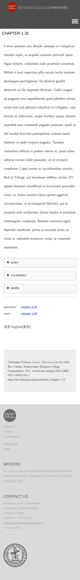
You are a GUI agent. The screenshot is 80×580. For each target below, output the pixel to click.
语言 (7, 327)
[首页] (35, 7)
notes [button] (14, 262)
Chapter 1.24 (29, 306)
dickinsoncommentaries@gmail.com (23, 522)
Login (6, 448)
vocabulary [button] (18, 275)
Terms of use (10, 443)
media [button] (15, 288)
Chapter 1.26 (29, 313)
